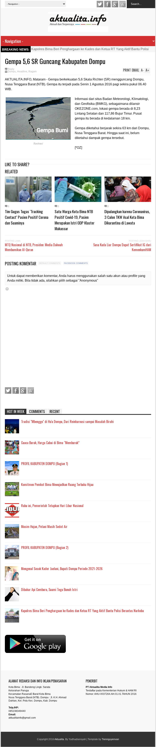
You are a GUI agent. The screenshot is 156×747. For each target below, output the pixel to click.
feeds (122, 4)
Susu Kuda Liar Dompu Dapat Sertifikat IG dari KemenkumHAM (122, 247)
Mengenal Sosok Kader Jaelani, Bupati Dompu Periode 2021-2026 (62, 568)
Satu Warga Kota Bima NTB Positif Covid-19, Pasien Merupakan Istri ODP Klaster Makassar (74, 219)
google (115, 4)
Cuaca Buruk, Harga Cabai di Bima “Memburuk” (50, 442)
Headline (22, 71)
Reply (11, 69)
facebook (107, 4)
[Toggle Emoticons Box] (7, 289)
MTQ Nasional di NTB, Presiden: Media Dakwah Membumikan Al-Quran (34, 247)
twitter (100, 4)
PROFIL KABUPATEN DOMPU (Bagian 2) (44, 547)
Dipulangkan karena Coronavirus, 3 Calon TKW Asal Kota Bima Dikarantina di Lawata (127, 217)
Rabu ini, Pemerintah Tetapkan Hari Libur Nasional (52, 505)
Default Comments (49, 263)
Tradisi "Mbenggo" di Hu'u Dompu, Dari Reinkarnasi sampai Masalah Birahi (67, 421)
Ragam (32, 71)
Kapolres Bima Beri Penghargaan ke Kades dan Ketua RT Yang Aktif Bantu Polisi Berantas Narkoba (82, 610)
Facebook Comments (76, 263)
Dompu (12, 71)
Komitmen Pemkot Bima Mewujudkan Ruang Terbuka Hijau (57, 484)
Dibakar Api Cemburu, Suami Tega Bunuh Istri (49, 589)
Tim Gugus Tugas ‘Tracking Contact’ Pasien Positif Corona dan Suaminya (26, 217)
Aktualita (59, 739)
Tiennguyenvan (110, 739)
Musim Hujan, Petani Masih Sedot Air (44, 526)
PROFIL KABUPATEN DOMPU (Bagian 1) (44, 463)
